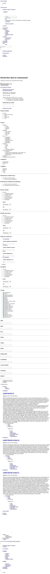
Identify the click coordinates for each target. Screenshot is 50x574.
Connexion (8, 21)
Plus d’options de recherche (5, 87)
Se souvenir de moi (9, 20)
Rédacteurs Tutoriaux (8, 315)
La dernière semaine (8, 194)
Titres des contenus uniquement (10, 179)
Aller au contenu (3, 1)
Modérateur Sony (7, 308)
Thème (4, 534)
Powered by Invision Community (13, 541)
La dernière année (7, 198)
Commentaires (6, 238)
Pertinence (7, 388)
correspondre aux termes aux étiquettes (15, 99)
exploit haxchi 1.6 (8, 393)
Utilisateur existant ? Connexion (9, 9)
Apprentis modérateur (8, 295)
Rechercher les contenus (7, 380)
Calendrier (7, 31)
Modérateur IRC (7, 304)
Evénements (6, 116)
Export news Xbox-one (7, 51)
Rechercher (7, 38)
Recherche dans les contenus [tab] (8, 89)
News (16, 395)
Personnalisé (6, 199)
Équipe (6, 33)
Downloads (5, 42)
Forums (6, 30)
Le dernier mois (7, 195)
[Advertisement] (25, 66)
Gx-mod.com (5, 27)
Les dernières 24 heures (9, 193)
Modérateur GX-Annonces (9, 303)
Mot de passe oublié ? (9, 23)
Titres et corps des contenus (9, 177)
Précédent (7, 553)
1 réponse (7, 455)
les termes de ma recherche (10, 184)
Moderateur (6, 302)
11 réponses (7, 495)
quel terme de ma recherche (11, 185)
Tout (5, 113)
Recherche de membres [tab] (7, 90)
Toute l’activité (8, 37)
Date (6, 387)
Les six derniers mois (8, 197)
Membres (4, 264)
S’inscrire (5, 25)
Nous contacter (6, 538)
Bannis (5, 297)
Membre (6, 298)
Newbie (5, 312)
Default (7, 535)
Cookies (4, 539)
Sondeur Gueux (7, 317)
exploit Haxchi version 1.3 (11, 472)
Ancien (5, 293)
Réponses (5, 245)
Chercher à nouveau (4, 85)
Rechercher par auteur (7, 108)
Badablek (5, 395)
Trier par (4, 386)
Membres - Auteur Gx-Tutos (9, 301)
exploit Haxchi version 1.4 (11, 440)
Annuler (4, 382)
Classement (5, 41)
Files (5, 118)
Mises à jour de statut (8, 114)
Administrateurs (7, 292)
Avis (4, 251)
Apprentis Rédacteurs (8, 296)
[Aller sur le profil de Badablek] (5, 390)
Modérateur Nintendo (8, 307)
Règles (6, 32)
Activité (4, 36)
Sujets (5, 115)
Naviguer (5, 28)
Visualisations (6, 257)
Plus (6, 35)
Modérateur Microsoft (8, 306)
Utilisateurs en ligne (9, 34)
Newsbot (6, 313)
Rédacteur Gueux (7, 314)
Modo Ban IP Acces (8, 309)
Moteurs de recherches (8, 311)
